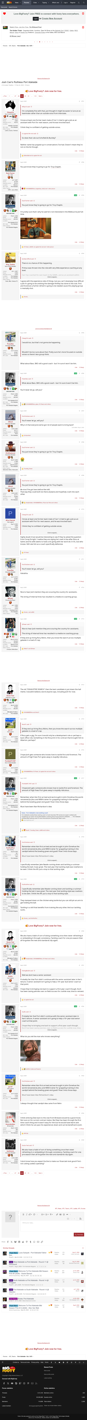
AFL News (58, 1208)
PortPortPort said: (27, 884)
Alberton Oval (14, 644)
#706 (82, 373)
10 (45, 1266)
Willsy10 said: (26, 107)
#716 (82, 750)
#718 (82, 837)
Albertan (15, 185)
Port (17, 856)
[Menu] (2, 2)
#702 (82, 162)
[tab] (34, 41)
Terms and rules (25, 1362)
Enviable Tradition (8, 85)
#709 (82, 475)
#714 (82, 684)
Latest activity (48, 1378)
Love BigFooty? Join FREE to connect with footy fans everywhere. (46, 13)
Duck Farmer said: (27, 201)
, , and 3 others (42, 502)
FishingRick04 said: (27, 971)
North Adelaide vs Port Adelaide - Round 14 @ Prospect (29, 1281)
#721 (82, 965)
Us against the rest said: (29, 133)
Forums (26, 2)
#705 (82, 333)
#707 (82, 411)
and (33, 155)
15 (38, 1275)
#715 (82, 719)
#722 (82, 1006)
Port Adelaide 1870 (74, 1300)
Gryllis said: (25, 1012)
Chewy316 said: (26, 338)
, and (33, 1069)
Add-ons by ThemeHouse (35, 1417)
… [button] (12, 96)
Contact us (16, 1362)
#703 (82, 195)
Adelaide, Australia (13, 125)
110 (35, 96)
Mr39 (78, 1307)
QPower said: (26, 624)
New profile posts (49, 1374)
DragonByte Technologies (58, 1416)
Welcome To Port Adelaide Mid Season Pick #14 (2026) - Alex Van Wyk (25, 1306)
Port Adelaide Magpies (29, 1266)
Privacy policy (35, 1362)
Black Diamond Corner (29, 1301)
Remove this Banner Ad (43, 78)
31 (28, 96)
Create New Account (52, 18)
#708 (82, 442)
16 (40, 1275)
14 (35, 1275)
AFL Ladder (73, 1208)
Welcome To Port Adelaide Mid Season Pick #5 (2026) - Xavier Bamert (28, 1272)
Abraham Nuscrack (74, 1263)
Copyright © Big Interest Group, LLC (12, 1375)
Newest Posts (48, 1367)
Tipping (44, 2)
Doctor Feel (76, 1272)
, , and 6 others (38, 830)
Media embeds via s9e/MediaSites (50, 1417)
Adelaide (15, 988)
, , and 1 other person (40, 188)
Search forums (13, 7)
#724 (82, 1113)
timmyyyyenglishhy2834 (36, 1406)
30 (25, 96)
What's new (55, 2)
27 (15, 96)
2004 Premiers (14, 465)
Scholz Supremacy (14, 1275)
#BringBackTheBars (12, 712)
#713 (82, 619)
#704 (82, 253)
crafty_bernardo (75, 1254)
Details (67, 1416)
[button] (20, 2)
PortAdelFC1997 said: (28, 784)
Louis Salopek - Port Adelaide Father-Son (28, 1253)
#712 (82, 587)
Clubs (35, 2)
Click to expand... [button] (52, 277)
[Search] (84, 2)
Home (46, 1362)
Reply (82, 151)
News (16, 2)
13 (33, 1275)
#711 (82, 559)
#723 (82, 1075)
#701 (82, 101)
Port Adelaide (14, 276)
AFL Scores (81, 1208)
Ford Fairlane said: (27, 416)
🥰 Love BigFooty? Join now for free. (43, 91)
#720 (82, 931)
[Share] (79, 101)
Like (76, 151)
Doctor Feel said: (27, 1145)
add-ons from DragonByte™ (39, 1416)
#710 (82, 509)
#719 (82, 879)
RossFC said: (25, 724)
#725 (82, 1140)
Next (40, 96)
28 (18, 96)
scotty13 (11, 1301)
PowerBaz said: (26, 379)
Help (42, 1362)
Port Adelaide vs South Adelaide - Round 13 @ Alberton (29, 1290)
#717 (82, 778)
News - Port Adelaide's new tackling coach (35, 813)
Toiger (77, 1281)
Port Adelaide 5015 (13, 222)
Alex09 (77, 1291)
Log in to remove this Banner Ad (43, 328)
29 (22, 96)
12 (31, 1275)
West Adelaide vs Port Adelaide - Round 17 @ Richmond (28, 1263)
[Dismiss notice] (83, 13)
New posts (4, 7)
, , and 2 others (38, 404)
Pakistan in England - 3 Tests (19, 31)
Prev (5, 96)
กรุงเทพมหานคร (14, 610)
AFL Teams (65, 1208)
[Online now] (10, 628)
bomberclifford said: (28, 259)
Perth (16, 433)
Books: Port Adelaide (26, 1298)
